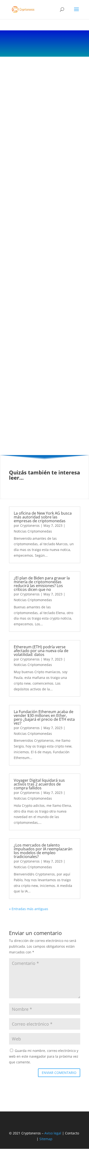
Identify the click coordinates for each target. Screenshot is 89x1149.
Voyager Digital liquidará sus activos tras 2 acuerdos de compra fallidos (39, 784)
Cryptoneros (30, 525)
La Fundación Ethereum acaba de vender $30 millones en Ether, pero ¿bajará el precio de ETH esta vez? (44, 717)
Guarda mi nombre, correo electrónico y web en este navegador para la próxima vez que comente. (43, 1056)
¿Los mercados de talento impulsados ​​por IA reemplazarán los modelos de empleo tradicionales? (43, 850)
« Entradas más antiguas (28, 909)
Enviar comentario (59, 1072)
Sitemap (45, 1139)
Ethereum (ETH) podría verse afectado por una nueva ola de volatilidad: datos (41, 650)
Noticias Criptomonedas (33, 531)
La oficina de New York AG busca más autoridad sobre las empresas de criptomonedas (43, 517)
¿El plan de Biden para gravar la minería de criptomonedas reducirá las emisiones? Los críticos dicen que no (42, 583)
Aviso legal (52, 1133)
